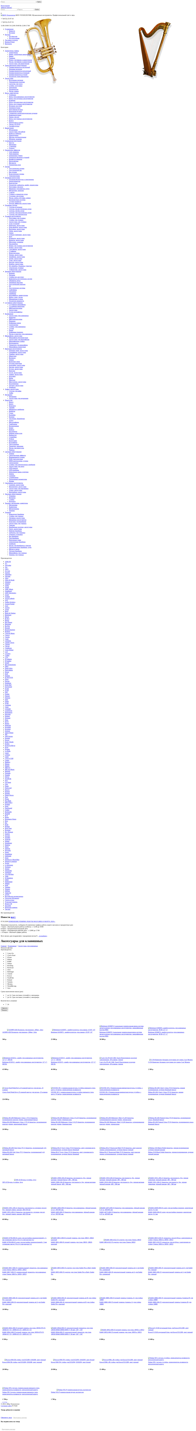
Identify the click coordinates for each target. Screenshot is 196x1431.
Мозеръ (10, 984)
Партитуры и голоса (16, 122)
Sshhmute (8, 856)
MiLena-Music (9, 769)
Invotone (8, 729)
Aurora (7, 608)
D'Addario (8, 659)
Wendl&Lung (11, 986)
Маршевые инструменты (17, 520)
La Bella (7, 751)
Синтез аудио (9, 900)
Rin (6, 823)
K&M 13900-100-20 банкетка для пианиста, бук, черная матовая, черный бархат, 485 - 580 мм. (73, 1183)
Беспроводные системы (17, 200)
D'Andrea (8, 661)
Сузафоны (12, 251)
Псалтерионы (13, 384)
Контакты (8, 44)
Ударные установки (16, 534)
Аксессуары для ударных (17, 523)
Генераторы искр (15, 165)
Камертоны (13, 507)
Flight (7, 701)
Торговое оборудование (13, 494)
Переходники (13, 135)
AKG (7, 569)
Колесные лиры (14, 361)
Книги (11, 120)
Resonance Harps (10, 819)
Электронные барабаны (17, 542)
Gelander (8, 709)
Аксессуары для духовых (17, 222)
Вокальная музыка (15, 111)
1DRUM (8, 562)
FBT (6, 692)
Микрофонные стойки (17, 341)
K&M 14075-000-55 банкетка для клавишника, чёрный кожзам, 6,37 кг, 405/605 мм (121, 1213)
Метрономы (13, 505)
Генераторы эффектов (12, 150)
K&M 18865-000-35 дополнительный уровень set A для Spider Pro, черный (169, 1273)
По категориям (14, 38)
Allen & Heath (9, 580)
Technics (8, 867)
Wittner (7, 883)
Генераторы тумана (15, 155)
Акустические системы (17, 288)
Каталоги (12, 501)
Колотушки (13, 441)
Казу (10, 236)
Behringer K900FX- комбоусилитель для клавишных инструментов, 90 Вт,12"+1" (166, 1033)
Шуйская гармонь (11, 907)
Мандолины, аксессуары (17, 382)
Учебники (12, 95)
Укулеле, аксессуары (16, 385)
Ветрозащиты (13, 343)
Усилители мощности (16, 301)
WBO (7, 880)
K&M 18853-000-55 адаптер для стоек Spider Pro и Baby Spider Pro (72, 1273)
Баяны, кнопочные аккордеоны (20, 54)
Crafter (7, 655)
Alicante (7, 576)
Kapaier (7, 738)
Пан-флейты (13, 244)
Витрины (12, 498)
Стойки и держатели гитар (18, 194)
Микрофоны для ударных (18, 553)
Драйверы (12, 293)
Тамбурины (13, 424)
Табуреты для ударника (17, 533)
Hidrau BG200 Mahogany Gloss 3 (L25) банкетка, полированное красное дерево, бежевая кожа (73, 1123)
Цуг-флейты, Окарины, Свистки (20, 266)
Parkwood (8, 788)
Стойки (11, 499)
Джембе (11, 407)
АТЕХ (7, 894)
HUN (7, 722)
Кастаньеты (13, 431)
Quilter (7, 810)
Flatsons (7, 698)
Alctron (7, 573)
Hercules (8, 714)
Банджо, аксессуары (16, 367)
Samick (7, 834)
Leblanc (7, 755)
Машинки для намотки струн (19, 189)
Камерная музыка (15, 115)
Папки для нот (14, 117)
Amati (7, 587)
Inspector (8, 725)
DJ (10, 286)
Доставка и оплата (11, 40)
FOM (6, 703)
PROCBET (8, 802)
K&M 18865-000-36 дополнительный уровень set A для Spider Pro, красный (23, 1303)
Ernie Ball (8, 685)
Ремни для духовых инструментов (21, 246)
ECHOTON (9, 677)
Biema (7, 620)
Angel (7, 595)
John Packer (9, 736)
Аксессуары (9, 78)
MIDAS (7, 768)
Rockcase (10, 968)
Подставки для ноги (16, 187)
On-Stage (8, 782)
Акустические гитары (16, 168)
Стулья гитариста (15, 201)
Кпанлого (12, 406)
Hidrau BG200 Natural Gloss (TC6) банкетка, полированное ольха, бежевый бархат (171, 1123)
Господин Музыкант (12, 898)
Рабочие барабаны (15, 531)
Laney (7, 753)
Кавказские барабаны (16, 514)
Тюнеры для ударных (16, 555)
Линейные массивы (16, 282)
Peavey (7, 790)
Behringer (8, 615)
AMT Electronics (10, 593)
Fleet (6, 699)
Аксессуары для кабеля (17, 132)
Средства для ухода (15, 84)
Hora (6, 720)
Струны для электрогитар (18, 214)
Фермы (11, 481)
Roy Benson (9, 832)
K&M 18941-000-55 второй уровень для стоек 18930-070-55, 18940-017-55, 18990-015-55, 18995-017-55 (23, 1333)
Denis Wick (8, 668)
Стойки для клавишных (17, 327)
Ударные (8, 512)
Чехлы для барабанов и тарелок (20, 545)
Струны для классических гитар (20, 212)
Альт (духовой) (14, 224)
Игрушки (12, 376)
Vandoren (8, 872)
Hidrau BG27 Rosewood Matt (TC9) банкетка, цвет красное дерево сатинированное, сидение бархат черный (120, 1153)
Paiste (7, 786)
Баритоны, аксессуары (17, 225)
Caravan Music (10, 633)
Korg (6, 747)
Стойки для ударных (16, 516)
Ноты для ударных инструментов (20, 119)
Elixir (6, 679)
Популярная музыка (16, 109)
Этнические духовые (16, 268)
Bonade (7, 628)
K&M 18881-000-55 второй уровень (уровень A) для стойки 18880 (120, 1303)
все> (13, 917)
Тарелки (12, 525)
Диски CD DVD (14, 124)
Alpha (7, 585)
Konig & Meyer (10, 745)
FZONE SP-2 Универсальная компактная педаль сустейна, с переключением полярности (120, 1093)
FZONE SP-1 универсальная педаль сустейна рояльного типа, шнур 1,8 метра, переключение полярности (72, 1093)
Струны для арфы (15, 391)
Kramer (7, 749)
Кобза (11, 378)
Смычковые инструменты (14, 483)
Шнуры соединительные (17, 137)
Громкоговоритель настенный (19, 67)
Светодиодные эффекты (17, 455)
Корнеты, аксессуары (16, 240)
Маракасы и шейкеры (16, 409)
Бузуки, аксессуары (16, 369)
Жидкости (12, 163)
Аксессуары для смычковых (18, 488)
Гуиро (11, 413)
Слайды (11, 192)
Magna (7, 764)
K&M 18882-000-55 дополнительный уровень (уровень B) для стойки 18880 (169, 1303)
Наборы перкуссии (15, 433)
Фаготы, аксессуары (16, 262)
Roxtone (7, 830)
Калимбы (12, 415)
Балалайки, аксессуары (17, 365)
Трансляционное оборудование (16, 65)
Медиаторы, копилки (16, 190)
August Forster (9, 604)
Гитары (7, 166)
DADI (7, 663)
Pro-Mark (8, 801)
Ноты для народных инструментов (21, 102)
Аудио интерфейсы (15, 312)
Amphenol (8, 591)
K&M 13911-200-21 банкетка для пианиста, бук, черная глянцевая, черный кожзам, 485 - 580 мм (167, 1183)
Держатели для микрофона (18, 345)
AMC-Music (9, 589)
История (12, 33)
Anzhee (7, 596)
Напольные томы (15, 540)
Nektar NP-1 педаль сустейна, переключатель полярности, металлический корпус (168, 1363)
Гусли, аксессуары (15, 372)
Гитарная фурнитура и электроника (21, 179)
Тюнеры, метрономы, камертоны (16, 503)
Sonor (7, 852)
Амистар (8, 893)
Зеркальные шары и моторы (18, 472)
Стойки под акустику (16, 277)
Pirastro (7, 793)
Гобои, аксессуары (15, 231)
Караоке (12, 273)
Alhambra (8, 574)
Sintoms (7, 848)
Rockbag (10, 965)
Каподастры (13, 183)
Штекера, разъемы (15, 139)
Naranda (7, 773)
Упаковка (12, 496)
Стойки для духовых (16, 220)
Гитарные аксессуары (12, 178)
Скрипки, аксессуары (16, 485)
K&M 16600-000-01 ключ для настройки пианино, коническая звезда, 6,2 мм (169, 1213)
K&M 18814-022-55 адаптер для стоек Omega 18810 (117, 1242)
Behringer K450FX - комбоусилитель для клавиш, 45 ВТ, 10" (72, 1032)
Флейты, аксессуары (16, 264)
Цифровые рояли (15, 323)
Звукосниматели (14, 181)
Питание (12, 275)
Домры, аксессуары (16, 374)
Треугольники (14, 444)
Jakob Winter (9, 733)
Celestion (8, 641)
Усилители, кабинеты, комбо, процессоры (23, 185)
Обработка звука (15, 281)
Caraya (7, 635)
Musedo (7, 771)
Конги (11, 402)
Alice (6, 578)
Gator (7, 707)
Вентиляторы (13, 161)
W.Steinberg (9, 878)
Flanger (7, 696)
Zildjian (7, 891)
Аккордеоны (13, 52)
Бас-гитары (13, 172)
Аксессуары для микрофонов (19, 339)
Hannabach (8, 712)
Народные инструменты (13, 349)
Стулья (11, 328)
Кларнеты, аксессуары (17, 238)
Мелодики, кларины (16, 242)
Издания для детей (15, 106)
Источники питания (16, 80)
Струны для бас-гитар (16, 211)
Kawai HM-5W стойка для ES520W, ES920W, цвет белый (71, 1362)
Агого (11, 420)
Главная (3, 946)
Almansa (8, 582)
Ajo (6, 567)
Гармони (12, 58)
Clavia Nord (11, 955)
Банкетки (12, 317)
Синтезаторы (13, 325)
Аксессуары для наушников (18, 398)
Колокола (12, 358)
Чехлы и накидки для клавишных (20, 334)
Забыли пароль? (6, 7)
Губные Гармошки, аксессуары (20, 235)
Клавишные (9, 314)
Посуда (11, 143)
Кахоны (11, 417)
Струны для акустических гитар (20, 209)
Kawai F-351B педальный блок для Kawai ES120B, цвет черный (170, 1332)
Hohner (7, 716)
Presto (7, 799)
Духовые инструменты (13, 216)
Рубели (11, 439)
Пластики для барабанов (17, 521)
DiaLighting (9, 670)
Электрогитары (14, 176)
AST (6, 600)
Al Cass (7, 571)
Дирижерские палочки (17, 82)
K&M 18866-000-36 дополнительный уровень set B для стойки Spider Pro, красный (73, 1303)
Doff (6, 674)
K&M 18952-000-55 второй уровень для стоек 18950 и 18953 (121, 1332)
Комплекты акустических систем (20, 279)
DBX (6, 666)
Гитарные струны (11, 205)
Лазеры (11, 453)
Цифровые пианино (16, 332)
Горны (11, 233)
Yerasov (7, 889)
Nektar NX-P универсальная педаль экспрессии (67, 1392)
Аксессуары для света (16, 466)
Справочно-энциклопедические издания (23, 113)
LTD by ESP (9, 758)
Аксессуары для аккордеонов (19, 63)
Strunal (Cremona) (11, 861)
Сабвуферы (13, 290)
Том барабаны (14, 538)
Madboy (7, 762)
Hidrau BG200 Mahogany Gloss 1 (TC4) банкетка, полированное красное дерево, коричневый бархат (24, 1123)
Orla (6, 784)
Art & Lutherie (9, 598)
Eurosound (8, 687)
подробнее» (43, 936)
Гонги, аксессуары (15, 529)
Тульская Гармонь (11, 902)
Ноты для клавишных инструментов (22, 97)
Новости (12, 31)
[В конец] (8, 1402)
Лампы (11, 474)
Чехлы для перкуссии (16, 448)
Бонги (11, 404)
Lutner (7, 760)
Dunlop (7, 676)
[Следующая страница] (7, 1402)
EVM (7, 690)
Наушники (8, 395)
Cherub (7, 644)
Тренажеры (13, 87)
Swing (7, 863)
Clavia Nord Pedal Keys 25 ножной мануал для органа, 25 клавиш (24, 1092)
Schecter (7, 839)
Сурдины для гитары (16, 196)
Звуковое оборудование (13, 271)
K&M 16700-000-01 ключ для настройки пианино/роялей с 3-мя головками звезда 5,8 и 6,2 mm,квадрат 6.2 (24, 1243)
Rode (6, 825)
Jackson (7, 731)
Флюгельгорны (14, 253)
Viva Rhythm (9, 874)
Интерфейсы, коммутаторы (18, 295)
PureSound (8, 808)
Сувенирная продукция (13, 141)
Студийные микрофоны (17, 304)
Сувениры (12, 146)
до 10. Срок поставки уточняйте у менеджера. (23, 997)
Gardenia (8, 705)
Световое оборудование (13, 452)
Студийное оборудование (14, 303)
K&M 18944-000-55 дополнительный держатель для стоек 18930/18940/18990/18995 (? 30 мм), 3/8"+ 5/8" (71, 1333)
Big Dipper (8, 622)
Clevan (7, 646)
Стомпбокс (13, 437)
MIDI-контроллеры (15, 308)
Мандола (12, 380)
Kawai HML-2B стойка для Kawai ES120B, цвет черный (119, 1362)
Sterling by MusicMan (12, 860)
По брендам (13, 36)
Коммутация (9, 128)
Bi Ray (7, 619)
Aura (6, 606)
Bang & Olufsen (10, 613)
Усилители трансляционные (19, 76)
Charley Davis (9, 642)
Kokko (7, 744)
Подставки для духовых (17, 218)
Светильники (13, 463)
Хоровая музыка (14, 108)
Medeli (7, 766)
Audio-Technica (10, 602)
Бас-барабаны (13, 536)
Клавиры (12, 100)
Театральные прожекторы (18, 479)
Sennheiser (8, 843)
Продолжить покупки (20, 1417)
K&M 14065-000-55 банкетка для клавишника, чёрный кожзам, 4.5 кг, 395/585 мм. (73, 1213)
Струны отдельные (15, 207)
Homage (7, 718)
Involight (8, 727)
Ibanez (7, 723)
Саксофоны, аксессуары (17, 249)
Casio (7, 639)
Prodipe (7, 804)
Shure (7, 847)
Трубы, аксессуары (15, 258)
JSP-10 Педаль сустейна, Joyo (12, 1182)
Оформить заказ (6, 1417)
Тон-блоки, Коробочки (17, 418)
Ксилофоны (13, 442)
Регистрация (5, 6)
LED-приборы (14, 470)
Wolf (6, 885)
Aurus (7, 609)
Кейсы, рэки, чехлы (16, 297)
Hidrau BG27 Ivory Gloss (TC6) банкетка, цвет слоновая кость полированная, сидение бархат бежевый (72, 1153)
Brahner (7, 631)
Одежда (11, 148)
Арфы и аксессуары (12, 389)
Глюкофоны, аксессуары (17, 352)
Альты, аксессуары (15, 490)
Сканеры (12, 475)
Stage (6, 858)
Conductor (8, 648)
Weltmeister (8, 882)
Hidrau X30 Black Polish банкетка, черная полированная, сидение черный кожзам (170, 1153)
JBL (6, 734)
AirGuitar (8, 565)
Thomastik (8, 871)
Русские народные (15, 363)
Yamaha (7, 887)
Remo (7, 817)
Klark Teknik (9, 742)
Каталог (8, 34)
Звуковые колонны (15, 69)
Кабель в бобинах (15, 133)
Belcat (7, 617)
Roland (7, 826)
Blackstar (8, 624)
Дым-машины (14, 154)
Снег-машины (14, 152)
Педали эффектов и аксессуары (20, 203)
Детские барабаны (15, 551)
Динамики (12, 292)
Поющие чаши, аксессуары (18, 350)
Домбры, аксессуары (16, 354)
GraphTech (8, 711)
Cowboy (8, 653)
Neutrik (7, 775)
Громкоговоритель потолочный (20, 71)
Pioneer (7, 791)
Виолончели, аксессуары (17, 487)
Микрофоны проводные (17, 347)
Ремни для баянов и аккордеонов (20, 60)
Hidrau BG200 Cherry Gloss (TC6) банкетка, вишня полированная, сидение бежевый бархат (165, 1093)
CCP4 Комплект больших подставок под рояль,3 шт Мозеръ (169, 1062)
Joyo (8, 988)
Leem (7, 756)
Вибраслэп (13, 435)
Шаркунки (12, 356)
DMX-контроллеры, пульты (18, 461)
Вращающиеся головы (17, 457)
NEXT (7, 777)
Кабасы (11, 430)
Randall (7, 814)
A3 (6, 563)
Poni (6, 797)
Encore (7, 681)
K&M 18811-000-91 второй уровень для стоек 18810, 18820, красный (71, 1243)
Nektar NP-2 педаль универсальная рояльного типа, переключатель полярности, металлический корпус (20, 1393)
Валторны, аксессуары (17, 229)
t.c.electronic (9, 865)
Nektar (9, 963)
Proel (6, 806)
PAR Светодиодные (16, 459)
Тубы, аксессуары (15, 260)
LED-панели (13, 468)
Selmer (7, 841)
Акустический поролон (17, 284)
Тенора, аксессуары (16, 255)
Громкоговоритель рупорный (19, 73)
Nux (6, 780)
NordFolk (8, 779)
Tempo (7, 869)
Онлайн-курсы (14, 126)
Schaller (7, 837)
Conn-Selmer (9, 650)
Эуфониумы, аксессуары (17, 269)
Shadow (7, 845)
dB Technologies (10, 665)
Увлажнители (13, 89)
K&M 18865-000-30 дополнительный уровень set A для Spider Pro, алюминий (121, 1273)
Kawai (7, 740)
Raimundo (8, 812)
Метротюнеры (14, 509)
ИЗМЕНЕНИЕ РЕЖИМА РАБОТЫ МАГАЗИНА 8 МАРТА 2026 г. (32, 921)
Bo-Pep (7, 626)
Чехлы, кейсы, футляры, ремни (20, 198)
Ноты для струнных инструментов (21, 98)
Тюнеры (12, 510)
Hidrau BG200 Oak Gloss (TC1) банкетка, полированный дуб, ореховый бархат (23, 1153)
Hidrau (9, 959)
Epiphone (8, 683)
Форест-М (8, 904)
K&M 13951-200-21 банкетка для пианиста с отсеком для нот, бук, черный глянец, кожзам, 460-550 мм (23, 1213)
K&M (9, 961)
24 (8, 1004)
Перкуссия (8, 400)
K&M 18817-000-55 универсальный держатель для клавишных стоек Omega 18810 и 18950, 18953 (24, 1273)
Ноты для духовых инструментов (20, 104)
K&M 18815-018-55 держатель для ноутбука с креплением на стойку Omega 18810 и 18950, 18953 (169, 1243)
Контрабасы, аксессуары (17, 492)
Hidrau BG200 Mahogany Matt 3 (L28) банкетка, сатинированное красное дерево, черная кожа (122, 1123)
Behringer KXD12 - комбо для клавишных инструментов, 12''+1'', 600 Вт (24, 1063)
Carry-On (10, 953)
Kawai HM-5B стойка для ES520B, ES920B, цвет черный (22, 1362)
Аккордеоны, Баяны (12, 51)
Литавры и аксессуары (17, 518)
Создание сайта (6, 1406)
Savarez (7, 836)
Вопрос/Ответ (10, 42)
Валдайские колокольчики (14, 896)
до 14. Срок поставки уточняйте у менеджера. (23, 995)
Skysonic (8, 850)
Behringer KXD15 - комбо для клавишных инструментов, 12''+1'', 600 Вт (73, 1063)
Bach (6, 611)
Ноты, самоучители (11, 93)
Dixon (7, 672)
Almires (7, 584)
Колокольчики (14, 426)
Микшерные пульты (16, 299)
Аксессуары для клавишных (19, 315)
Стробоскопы (13, 477)
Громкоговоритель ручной (18, 75)
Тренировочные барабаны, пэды (20, 547)
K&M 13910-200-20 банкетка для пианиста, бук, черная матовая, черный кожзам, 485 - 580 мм (122, 1183)
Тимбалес (12, 544)
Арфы (11, 393)
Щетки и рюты (14, 549)
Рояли (11, 330)
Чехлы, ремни (14, 91)
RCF (6, 815)
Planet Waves (9, 795)
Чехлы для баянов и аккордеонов (20, 62)
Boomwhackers (10, 630)
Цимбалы (12, 387)
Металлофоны (14, 422)
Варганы (12, 371)
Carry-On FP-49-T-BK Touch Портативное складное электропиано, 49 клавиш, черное (117, 1063)
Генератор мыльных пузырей (19, 157)
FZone (9, 957)
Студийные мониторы (16, 306)
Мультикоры (13, 130)
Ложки (11, 360)
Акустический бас (15, 170)
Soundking (8, 854)
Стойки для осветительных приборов (22, 464)
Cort (6, 652)
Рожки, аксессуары (15, 247)
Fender (7, 694)
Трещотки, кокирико (16, 446)
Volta (6, 876)
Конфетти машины (15, 159)
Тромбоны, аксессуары (17, 257)
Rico (6, 821)
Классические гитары (16, 174)
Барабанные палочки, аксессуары (20, 527)
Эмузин (7, 909)
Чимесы (11, 450)
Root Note (8, 828)
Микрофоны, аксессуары (13, 336)
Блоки (11, 428)
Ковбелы (12, 411)
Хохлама (8, 905)
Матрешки (12, 144)
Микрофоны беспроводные (18, 338)
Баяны (11, 56)
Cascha (7, 637)
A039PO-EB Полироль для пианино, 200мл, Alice (19, 1032)
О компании (9, 29)
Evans (7, 688)
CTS (6, 657)
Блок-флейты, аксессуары (18, 227)
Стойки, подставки (15, 86)
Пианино (12, 321)
